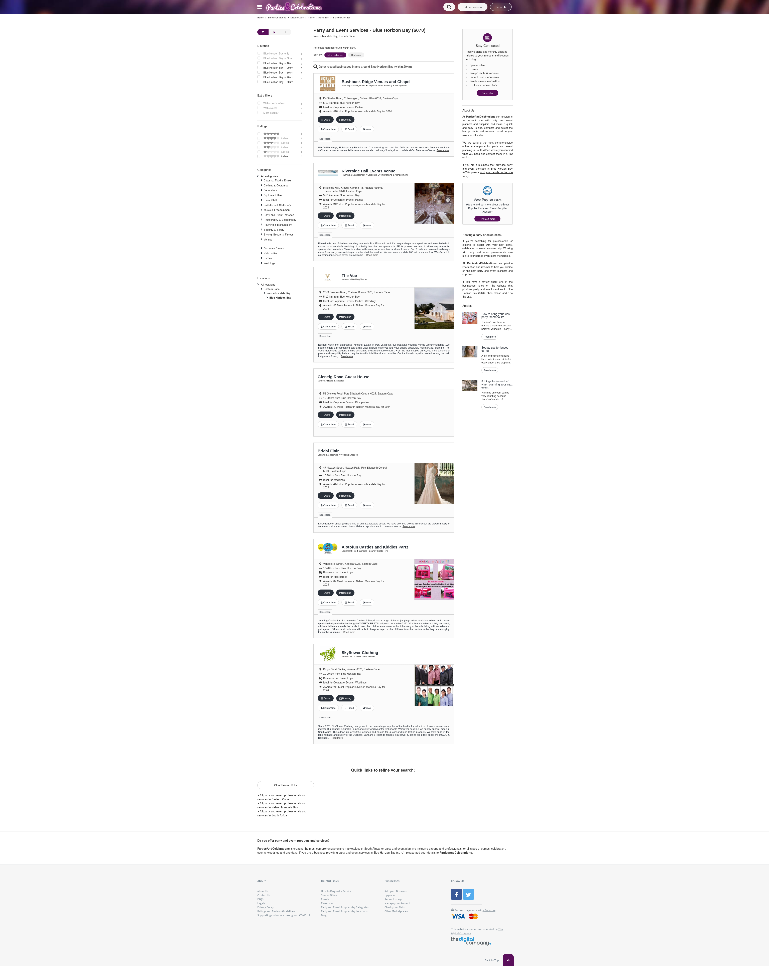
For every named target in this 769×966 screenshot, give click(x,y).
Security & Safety (274, 229)
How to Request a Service (336, 891)
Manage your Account (397, 903)
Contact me (329, 129)
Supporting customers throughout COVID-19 (283, 915)
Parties (268, 258)
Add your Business (395, 891)
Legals (261, 903)
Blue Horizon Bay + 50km (278, 82)
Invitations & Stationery (277, 205)
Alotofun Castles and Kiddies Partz (375, 547)
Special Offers (329, 895)
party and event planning (400, 848)
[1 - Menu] (260, 7)
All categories (269, 176)
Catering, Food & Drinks (278, 180)
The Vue (349, 275)
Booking (346, 119)
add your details (425, 852)
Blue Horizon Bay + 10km (278, 63)
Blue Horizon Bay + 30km (278, 72)
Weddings (269, 263)
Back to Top (492, 960)
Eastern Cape (272, 289)
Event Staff (270, 200)
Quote (326, 119)
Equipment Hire (273, 195)
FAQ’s (260, 899)
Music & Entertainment (277, 210)
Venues (268, 239)
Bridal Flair (328, 451)
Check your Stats (394, 907)
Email (350, 129)
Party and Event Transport (279, 215)
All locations (268, 284)
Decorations (271, 190)
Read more (443, 150)
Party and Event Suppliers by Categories (344, 907)
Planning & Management (278, 224)
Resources (327, 903)
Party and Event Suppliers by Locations (344, 911)
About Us (262, 891)
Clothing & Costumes (276, 185)
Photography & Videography (280, 219)
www (368, 129)
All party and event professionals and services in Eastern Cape (282, 797)
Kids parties (271, 253)
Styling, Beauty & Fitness (279, 234)
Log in (499, 6)
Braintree (489, 910)
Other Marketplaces (396, 911)
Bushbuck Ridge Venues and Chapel (376, 81)
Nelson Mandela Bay (279, 293)
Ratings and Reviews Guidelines (276, 911)
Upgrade (389, 895)
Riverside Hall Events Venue (368, 171)
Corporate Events (274, 248)
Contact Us (263, 895)
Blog (323, 915)
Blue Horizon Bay (280, 297)
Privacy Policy (265, 907)
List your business (472, 6)
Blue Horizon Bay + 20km (278, 67)
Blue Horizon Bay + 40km (278, 77)
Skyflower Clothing (360, 652)
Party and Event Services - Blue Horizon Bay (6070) (369, 30)
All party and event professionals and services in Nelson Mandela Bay (282, 805)
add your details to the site (496, 172)
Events (325, 899)
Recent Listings (393, 899)
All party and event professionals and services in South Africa (282, 813)
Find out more (487, 219)
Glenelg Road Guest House (343, 377)
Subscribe (487, 93)
